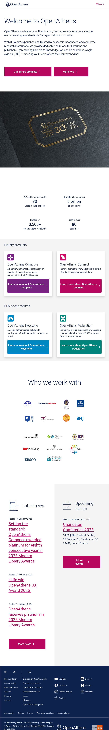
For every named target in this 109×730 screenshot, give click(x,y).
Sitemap (7, 700)
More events (79, 562)
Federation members (31, 692)
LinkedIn (88, 679)
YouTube (62, 679)
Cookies (21, 713)
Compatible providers (32, 683)
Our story (68, 71)
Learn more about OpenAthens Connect (78, 286)
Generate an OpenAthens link (35, 679)
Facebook (63, 685)
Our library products (25, 71)
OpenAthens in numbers (33, 687)
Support (7, 692)
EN (14, 672)
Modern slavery (64, 713)
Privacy (30, 713)
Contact (62, 698)
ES (29, 672)
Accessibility (9, 713)
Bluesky (88, 685)
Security (7, 696)
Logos (25, 696)
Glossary (26, 700)
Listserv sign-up (65, 692)
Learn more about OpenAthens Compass (26, 286)
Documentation (10, 679)
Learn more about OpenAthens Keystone (26, 347)
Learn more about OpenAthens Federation (78, 347)
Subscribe (89, 692)
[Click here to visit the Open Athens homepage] (17, 4)
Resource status (11, 687)
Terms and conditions (45, 713)
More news (24, 644)
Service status (10, 683)
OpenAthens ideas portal (33, 704)
